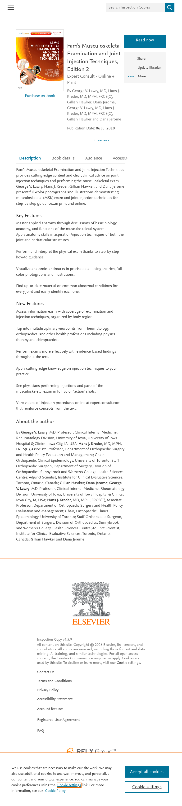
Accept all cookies (147, 772)
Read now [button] (145, 40)
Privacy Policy (48, 690)
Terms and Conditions (54, 681)
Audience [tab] (93, 158)
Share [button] (141, 59)
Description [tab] (30, 158)
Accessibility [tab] (124, 158)
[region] (91, 779)
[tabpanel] (70, 355)
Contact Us (45, 672)
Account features (50, 709)
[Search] (169, 7)
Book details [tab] (63, 158)
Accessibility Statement (55, 699)
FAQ (40, 731)
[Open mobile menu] (11, 7)
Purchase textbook (40, 96)
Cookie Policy (55, 791)
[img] (79, 140)
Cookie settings (128, 663)
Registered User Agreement (58, 720)
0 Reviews (102, 140)
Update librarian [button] (149, 68)
